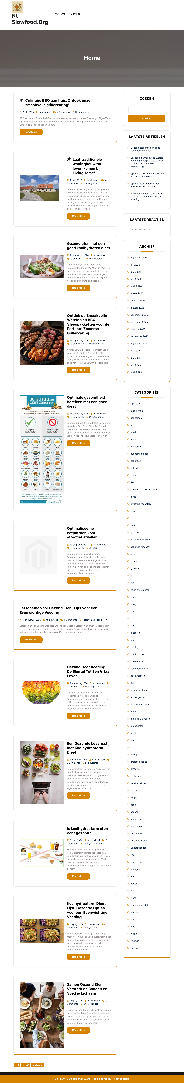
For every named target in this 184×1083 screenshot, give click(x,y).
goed (133, 554)
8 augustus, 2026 (79, 683)
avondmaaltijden (139, 453)
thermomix (136, 833)
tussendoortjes (139, 840)
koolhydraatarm (139, 668)
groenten (135, 568)
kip (132, 640)
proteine (135, 768)
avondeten (136, 446)
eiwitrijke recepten (141, 503)
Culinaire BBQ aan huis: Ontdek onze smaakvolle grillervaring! (57, 102)
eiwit (133, 496)
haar (133, 575)
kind (133, 625)
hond (133, 597)
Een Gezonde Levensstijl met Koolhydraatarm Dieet (88, 747)
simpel (134, 797)
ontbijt (134, 754)
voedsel (135, 912)
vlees (133, 897)
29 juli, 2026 (76, 1000)
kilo (132, 618)
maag (134, 711)
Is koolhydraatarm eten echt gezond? (87, 830)
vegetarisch (137, 862)
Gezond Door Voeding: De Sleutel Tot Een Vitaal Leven (88, 671)
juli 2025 (135, 350)
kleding (134, 647)
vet (100, 843)
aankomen (136, 417)
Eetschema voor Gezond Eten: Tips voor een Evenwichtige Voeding (58, 610)
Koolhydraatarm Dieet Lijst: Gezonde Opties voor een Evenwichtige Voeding (87, 910)
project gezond (139, 761)
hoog (133, 604)
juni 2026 (136, 271)
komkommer (137, 654)
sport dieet (137, 826)
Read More (31, 132)
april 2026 (136, 286)
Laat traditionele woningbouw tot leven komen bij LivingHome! (87, 166)
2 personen (137, 410)
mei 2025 (136, 365)
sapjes (134, 790)
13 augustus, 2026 (79, 544)
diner (133, 475)
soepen (134, 811)
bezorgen (136, 460)
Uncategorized (82, 112)
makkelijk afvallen (140, 718)
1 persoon (136, 403)
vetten (134, 883)
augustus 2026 (139, 257)
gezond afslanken (140, 539)
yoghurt (135, 940)
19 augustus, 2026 (79, 340)
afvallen (135, 432)
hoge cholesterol (140, 589)
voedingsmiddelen (140, 905)
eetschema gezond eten (94, 619)
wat (133, 919)
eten (95, 548)
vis (132, 890)
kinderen (135, 632)
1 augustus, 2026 (79, 759)
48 (28, 1065)
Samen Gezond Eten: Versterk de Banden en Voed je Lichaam (87, 988)
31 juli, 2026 (76, 840)
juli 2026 (135, 264)
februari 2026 (138, 300)
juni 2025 (136, 357)
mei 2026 (136, 279)
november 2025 (139, 322)
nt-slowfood (45, 112)
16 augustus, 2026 (79, 413)
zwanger (135, 948)
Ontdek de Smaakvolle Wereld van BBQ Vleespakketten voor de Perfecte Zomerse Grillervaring (88, 324)
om (132, 747)
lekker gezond (138, 697)
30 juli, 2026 (76, 924)
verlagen (135, 869)
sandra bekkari (139, 783)
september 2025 (140, 336)
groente (135, 561)
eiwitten (135, 511)
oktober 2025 (138, 329)
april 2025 (136, 372)
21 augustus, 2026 (79, 255)
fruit (133, 525)
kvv (132, 682)
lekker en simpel (139, 690)
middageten (137, 725)
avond (134, 439)
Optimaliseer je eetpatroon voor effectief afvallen (82, 532)
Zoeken (147, 99)
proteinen (136, 776)
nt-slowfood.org (30, 18)
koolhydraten (95, 258)
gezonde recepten (140, 546)
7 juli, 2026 (28, 112)
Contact (75, 13)
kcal (133, 611)
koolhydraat (137, 661)
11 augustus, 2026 (32, 619)
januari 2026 (137, 307)
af (90, 548)
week (133, 926)
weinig (134, 933)
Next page (37, 1065)
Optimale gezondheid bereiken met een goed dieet (87, 402)
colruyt (134, 468)
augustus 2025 (139, 343)
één (132, 482)
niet (133, 740)
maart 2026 (137, 293)
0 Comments (64, 112)
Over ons (60, 13)
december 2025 (139, 314)
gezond (135, 532)
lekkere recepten (140, 704)
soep (133, 804)
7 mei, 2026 (76, 180)
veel (133, 854)
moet (133, 733)
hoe (133, 582)
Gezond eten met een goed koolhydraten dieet (88, 245)
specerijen (136, 819)
